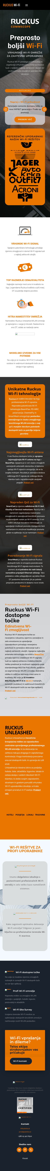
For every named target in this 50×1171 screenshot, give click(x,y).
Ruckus (12, 399)
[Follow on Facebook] (25, 1149)
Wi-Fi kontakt (20, 1061)
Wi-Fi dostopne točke (28, 972)
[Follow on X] (30, 1149)
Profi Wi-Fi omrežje (24, 991)
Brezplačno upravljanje (25, 825)
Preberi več (25, 119)
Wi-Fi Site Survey (22, 1009)
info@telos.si (25, 1128)
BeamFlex (39, 654)
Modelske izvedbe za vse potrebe (25, 354)
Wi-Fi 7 (29, 681)
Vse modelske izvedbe (25, 705)
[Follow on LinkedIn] (19, 1149)
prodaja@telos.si (25, 1132)
